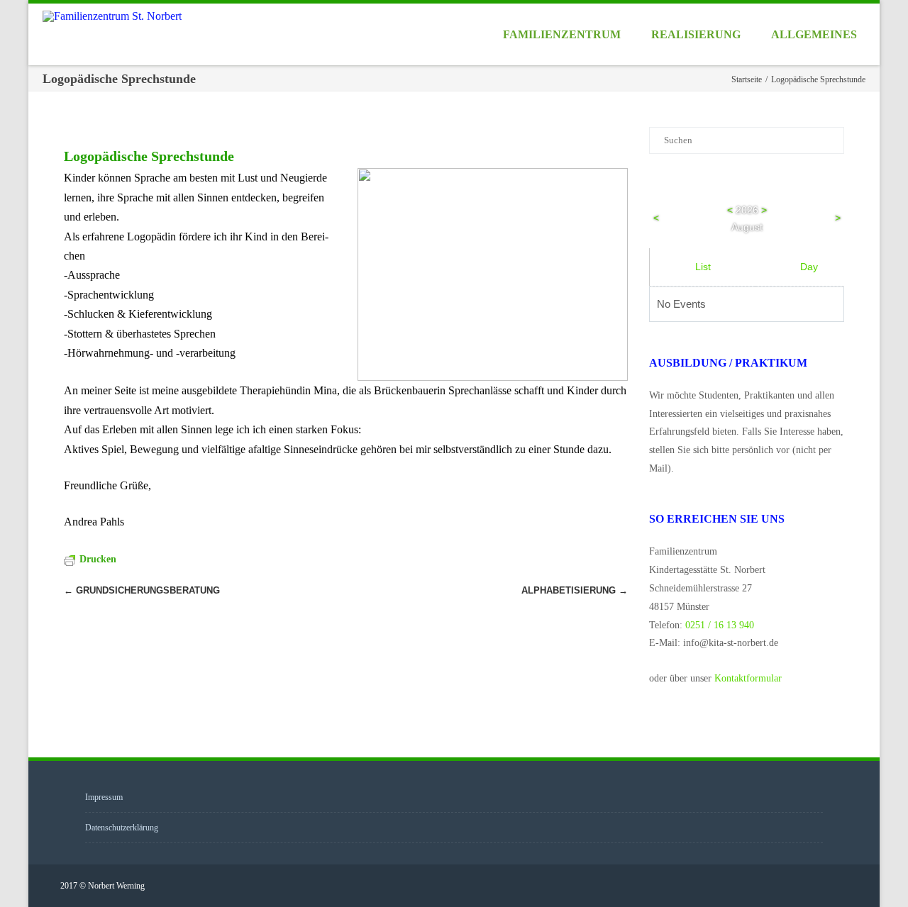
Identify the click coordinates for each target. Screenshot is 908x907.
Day (809, 266)
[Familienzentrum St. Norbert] (116, 16)
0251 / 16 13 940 (719, 625)
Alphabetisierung (574, 590)
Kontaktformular (748, 678)
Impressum (104, 797)
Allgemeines (814, 34)
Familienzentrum (562, 34)
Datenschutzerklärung (121, 828)
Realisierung (696, 34)
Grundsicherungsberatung (142, 590)
